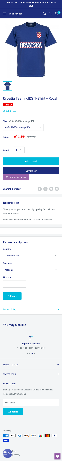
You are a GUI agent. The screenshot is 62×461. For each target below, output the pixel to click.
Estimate (12, 295)
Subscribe (13, 411)
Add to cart (31, 161)
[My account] (50, 13)
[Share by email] (57, 188)
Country (7, 248)
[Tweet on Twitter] (51, 188)
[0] (56, 13)
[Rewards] (7, 453)
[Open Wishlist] (57, 456)
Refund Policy (10, 309)
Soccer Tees (9, 111)
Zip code (7, 277)
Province (7, 263)
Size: (18, 121)
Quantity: (7, 150)
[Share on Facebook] (40, 188)
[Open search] (44, 13)
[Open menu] (4, 14)
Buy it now (31, 170)
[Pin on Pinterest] (45, 188)
